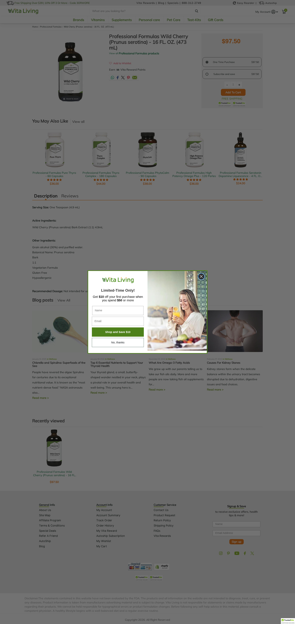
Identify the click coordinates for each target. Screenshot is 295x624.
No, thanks (117, 342)
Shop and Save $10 (117, 332)
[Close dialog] (201, 276)
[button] (288, 621)
